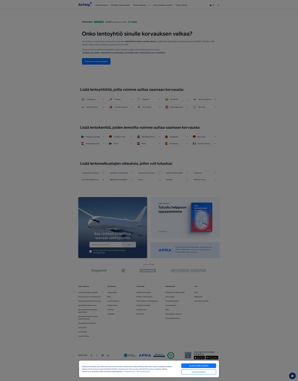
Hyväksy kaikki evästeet (198, 366)
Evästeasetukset (199, 372)
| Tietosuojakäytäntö (142, 371)
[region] (149, 369)
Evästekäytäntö (129, 371)
